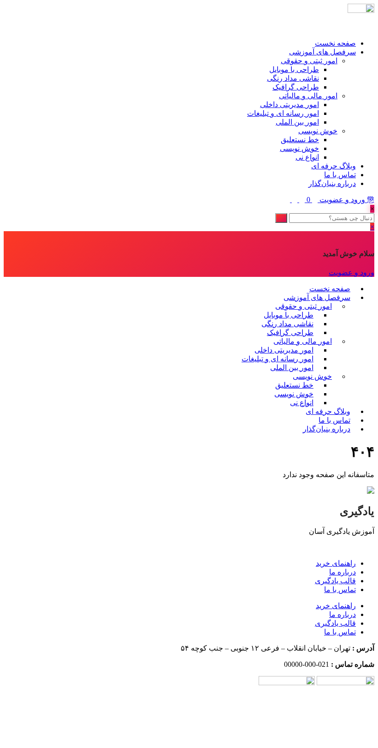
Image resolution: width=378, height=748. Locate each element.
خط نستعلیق (300, 140)
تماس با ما (340, 175)
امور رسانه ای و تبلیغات (283, 113)
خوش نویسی (317, 131)
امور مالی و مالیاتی (308, 96)
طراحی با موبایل (294, 69)
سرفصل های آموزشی (322, 52)
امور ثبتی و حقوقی (309, 61)
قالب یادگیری (335, 581)
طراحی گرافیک (295, 87)
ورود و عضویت (342, 199)
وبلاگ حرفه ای (333, 166)
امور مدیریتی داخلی (289, 104)
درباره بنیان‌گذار (332, 183)
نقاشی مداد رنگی (293, 78)
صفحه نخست (335, 43)
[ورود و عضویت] (314, 199)
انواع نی (307, 157)
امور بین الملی (297, 122)
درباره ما (342, 572)
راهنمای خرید (336, 563)
